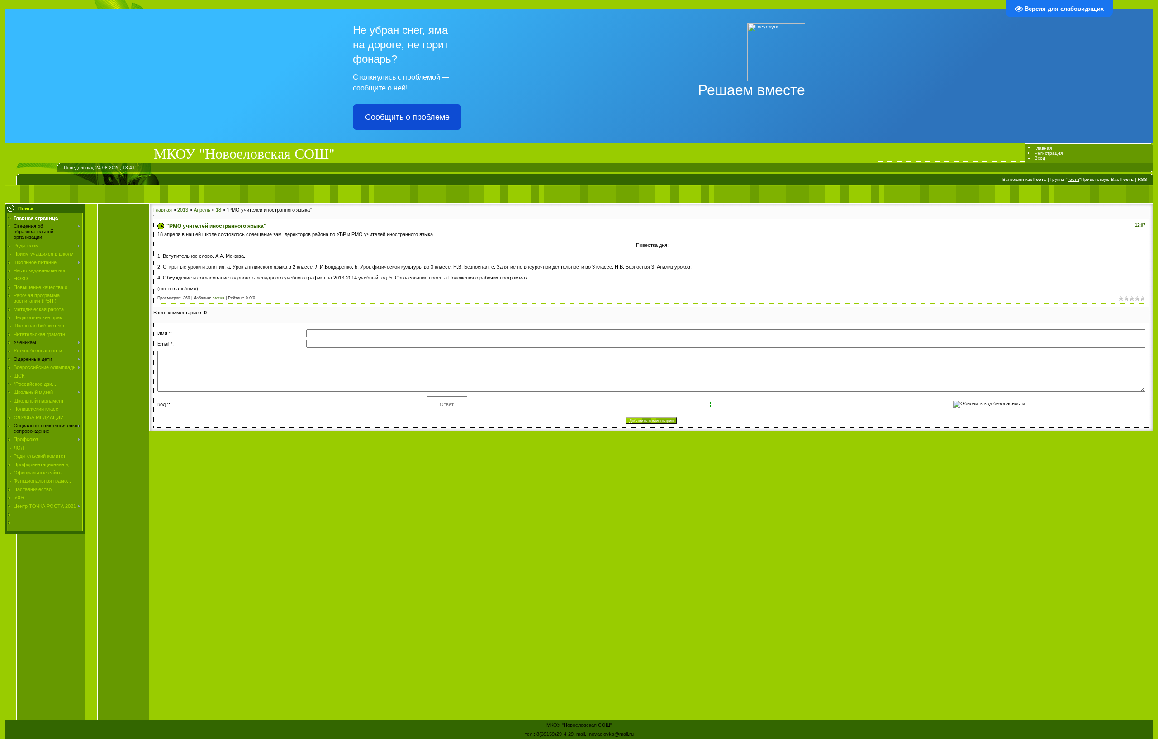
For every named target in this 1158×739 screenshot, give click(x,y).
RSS (1142, 179)
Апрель (202, 210)
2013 (182, 210)
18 (218, 210)
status (218, 298)
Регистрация (1049, 153)
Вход (1040, 158)
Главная (1043, 148)
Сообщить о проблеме (407, 117)
